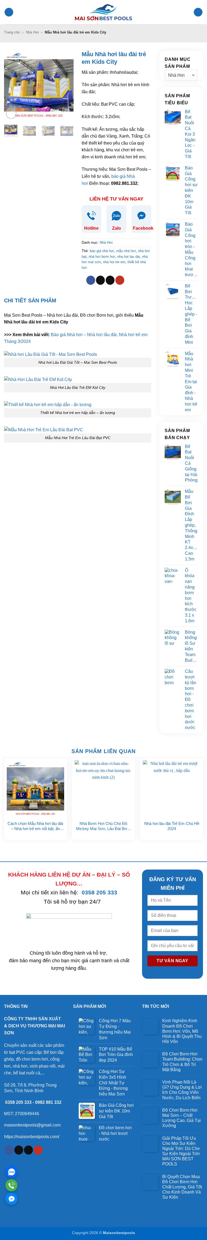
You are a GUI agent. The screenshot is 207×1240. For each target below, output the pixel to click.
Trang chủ (12, 32)
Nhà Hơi (32, 32)
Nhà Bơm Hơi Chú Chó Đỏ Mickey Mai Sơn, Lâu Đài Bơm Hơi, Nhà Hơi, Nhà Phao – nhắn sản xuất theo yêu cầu (103, 826)
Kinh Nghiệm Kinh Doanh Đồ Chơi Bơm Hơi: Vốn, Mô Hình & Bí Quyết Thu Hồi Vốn (182, 1031)
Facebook (143, 228)
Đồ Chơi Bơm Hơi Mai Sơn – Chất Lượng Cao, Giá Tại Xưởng (181, 1118)
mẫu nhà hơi (126, 251)
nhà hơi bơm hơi (102, 257)
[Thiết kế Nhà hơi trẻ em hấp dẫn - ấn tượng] (47, 404)
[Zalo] (11, 1172)
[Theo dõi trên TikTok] (100, 280)
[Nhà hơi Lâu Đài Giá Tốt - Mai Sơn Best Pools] (50, 354)
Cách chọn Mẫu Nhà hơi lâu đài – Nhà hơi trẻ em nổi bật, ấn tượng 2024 (35, 826)
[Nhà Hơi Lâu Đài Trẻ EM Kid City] (38, 379)
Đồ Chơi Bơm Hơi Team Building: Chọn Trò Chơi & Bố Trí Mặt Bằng (182, 1062)
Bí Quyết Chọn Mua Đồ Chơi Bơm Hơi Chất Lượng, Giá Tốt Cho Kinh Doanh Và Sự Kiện (182, 1187)
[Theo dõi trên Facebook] (90, 280)
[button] (9, 12)
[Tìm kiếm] (198, 12)
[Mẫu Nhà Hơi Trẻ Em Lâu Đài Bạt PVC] (43, 429)
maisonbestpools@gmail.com (32, 1125)
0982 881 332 (48, 1102)
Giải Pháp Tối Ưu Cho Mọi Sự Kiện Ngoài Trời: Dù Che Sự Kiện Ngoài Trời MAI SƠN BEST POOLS (181, 1151)
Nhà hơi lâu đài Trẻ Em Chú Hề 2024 (171, 826)
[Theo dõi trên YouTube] (119, 280)
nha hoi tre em (114, 262)
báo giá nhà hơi (102, 251)
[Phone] (11, 1185)
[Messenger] (11, 1199)
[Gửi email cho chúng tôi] (110, 280)
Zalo (116, 228)
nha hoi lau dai (128, 257)
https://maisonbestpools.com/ (31, 1136)
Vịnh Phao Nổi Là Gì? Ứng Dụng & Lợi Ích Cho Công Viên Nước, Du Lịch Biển (182, 1090)
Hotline (91, 228)
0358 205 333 (99, 892)
